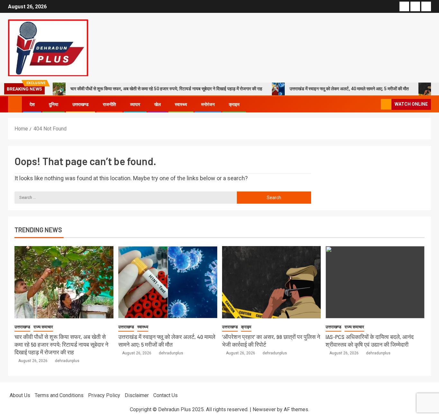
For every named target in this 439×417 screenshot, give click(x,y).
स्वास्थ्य (181, 104)
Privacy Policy (104, 395)
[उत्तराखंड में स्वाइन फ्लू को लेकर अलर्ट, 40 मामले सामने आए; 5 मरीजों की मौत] (167, 282)
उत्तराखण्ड (80, 104)
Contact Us (165, 395)
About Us (20, 395)
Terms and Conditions (59, 395)
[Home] (15, 104)
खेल (157, 104)
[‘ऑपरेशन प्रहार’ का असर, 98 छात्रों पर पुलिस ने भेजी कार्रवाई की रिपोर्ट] (271, 282)
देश (32, 104)
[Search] (375, 104)
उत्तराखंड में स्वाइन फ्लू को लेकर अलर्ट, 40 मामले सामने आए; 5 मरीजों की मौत (349, 88)
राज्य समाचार (43, 326)
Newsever (264, 409)
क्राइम (234, 104)
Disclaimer (137, 395)
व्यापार (135, 104)
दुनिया (53, 104)
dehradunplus (67, 361)
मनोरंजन (208, 104)
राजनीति (109, 104)
